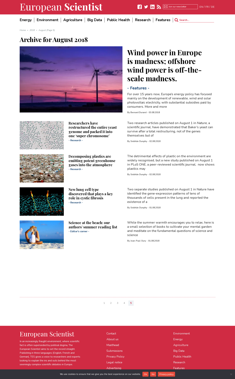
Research (75, 140)
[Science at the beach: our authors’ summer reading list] (42, 235)
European (61, 6)
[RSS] (159, 6)
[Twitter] (146, 6)
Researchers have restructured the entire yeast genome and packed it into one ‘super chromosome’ (93, 129)
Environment (181, 333)
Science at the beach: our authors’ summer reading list (93, 224)
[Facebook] (140, 6)
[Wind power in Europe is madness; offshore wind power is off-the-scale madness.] (71, 79)
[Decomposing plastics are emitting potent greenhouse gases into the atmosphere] (42, 168)
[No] (231, 374)
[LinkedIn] (152, 6)
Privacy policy (166, 374)
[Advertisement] (116, 271)
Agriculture (180, 345)
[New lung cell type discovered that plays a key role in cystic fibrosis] (42, 201)
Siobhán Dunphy (138, 141)
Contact (111, 333)
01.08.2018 (155, 207)
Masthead (112, 345)
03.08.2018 (154, 112)
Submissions (114, 351)
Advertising (113, 368)
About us (112, 339)
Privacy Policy (115, 356)
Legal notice (114, 362)
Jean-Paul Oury (138, 240)
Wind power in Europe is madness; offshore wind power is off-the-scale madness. (164, 65)
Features (138, 88)
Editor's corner (78, 231)
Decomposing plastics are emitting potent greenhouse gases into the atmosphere (92, 160)
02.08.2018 (155, 141)
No (153, 374)
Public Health (182, 356)
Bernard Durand (138, 112)
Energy (178, 339)
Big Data (178, 351)
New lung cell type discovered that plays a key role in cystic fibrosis (91, 193)
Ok (145, 374)
